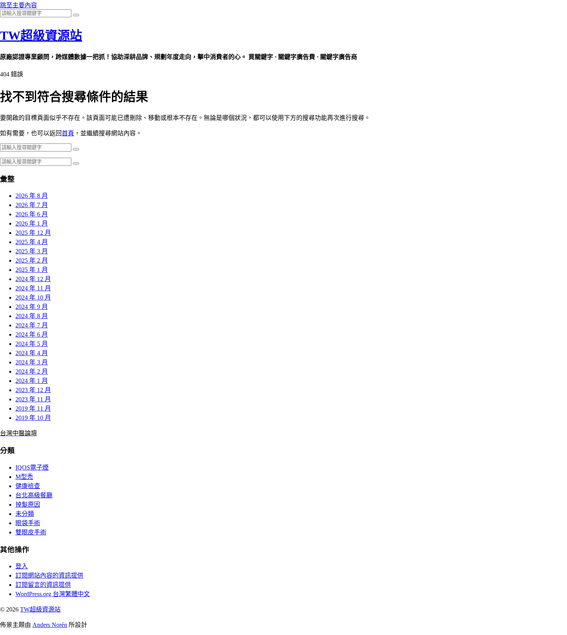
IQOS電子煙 (32, 467)
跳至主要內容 (18, 5)
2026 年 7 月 (31, 205)
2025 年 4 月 (31, 242)
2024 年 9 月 (31, 306)
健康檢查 (27, 486)
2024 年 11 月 (33, 288)
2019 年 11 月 (33, 408)
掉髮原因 (27, 504)
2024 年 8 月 (31, 316)
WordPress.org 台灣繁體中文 (52, 594)
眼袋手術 (27, 523)
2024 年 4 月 (31, 353)
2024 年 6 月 (31, 334)
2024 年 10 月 (33, 297)
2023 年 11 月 (33, 399)
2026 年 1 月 (31, 223)
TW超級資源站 (41, 35)
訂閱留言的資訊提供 (43, 584)
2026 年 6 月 (31, 214)
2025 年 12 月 (33, 232)
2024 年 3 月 (31, 362)
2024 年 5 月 (31, 343)
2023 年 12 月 (33, 390)
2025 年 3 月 (31, 251)
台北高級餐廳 (33, 495)
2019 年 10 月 (33, 417)
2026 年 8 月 (31, 195)
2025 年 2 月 (31, 260)
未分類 (24, 513)
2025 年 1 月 (31, 269)
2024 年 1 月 (31, 380)
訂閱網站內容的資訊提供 (49, 575)
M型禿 (24, 476)
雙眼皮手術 (30, 532)
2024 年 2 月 (31, 371)
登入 (21, 566)
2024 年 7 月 (31, 325)
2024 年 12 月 (33, 279)
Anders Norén (49, 625)
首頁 (68, 133)
